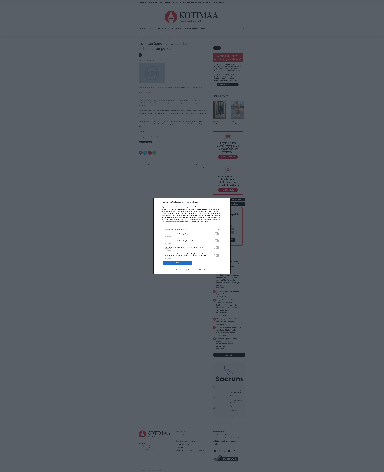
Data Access (192, 270)
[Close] (226, 202)
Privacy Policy (203, 270)
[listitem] (192, 229)
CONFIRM (177, 263)
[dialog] (192, 236)
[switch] (216, 233)
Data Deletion (180, 270)
